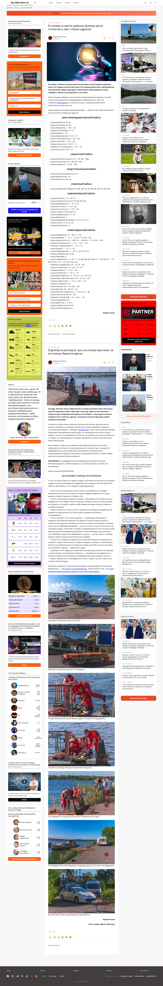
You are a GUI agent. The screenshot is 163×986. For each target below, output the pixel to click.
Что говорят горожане (24, 155)
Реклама (76, 2)
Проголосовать (24, 112)
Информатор (62, 103)
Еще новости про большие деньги (24, 859)
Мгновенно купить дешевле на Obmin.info (138, 340)
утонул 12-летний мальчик (75, 569)
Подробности (24, 56)
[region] (24, 207)
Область (58, 2)
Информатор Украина (126, 976)
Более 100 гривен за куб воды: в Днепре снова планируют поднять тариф (86, 13)
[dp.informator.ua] (20, 2)
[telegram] (17, 976)
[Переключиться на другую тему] (150, 3)
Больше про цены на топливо (24, 563)
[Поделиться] (109, 38)
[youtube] (32, 976)
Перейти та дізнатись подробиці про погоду (24, 211)
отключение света (68, 334)
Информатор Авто (151, 976)
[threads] (36, 976)
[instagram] (13, 976)
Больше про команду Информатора (138, 416)
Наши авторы (52, 976)
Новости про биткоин (24, 616)
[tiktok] (27, 976)
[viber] (22, 976)
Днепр (51, 2)
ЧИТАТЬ (24, 800)
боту (83, 548)
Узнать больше (24, 253)
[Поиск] (155, 3)
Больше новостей (138, 297)
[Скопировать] (113, 38)
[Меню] (35, 2)
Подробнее (24, 442)
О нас (44, 976)
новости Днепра (54, 334)
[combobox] (36, 202)
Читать (24, 665)
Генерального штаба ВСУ (27, 377)
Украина (67, 2)
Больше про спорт (138, 698)
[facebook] (8, 976)
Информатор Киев (139, 976)
